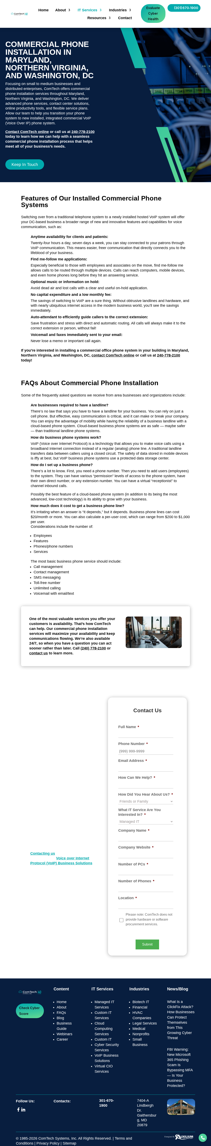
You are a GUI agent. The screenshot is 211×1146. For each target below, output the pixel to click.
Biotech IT (140, 1002)
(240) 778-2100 (93, 648)
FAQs (61, 1013)
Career (62, 1039)
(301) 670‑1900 (186, 8)
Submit (147, 944)
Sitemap (69, 1143)
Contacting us (42, 853)
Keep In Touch (25, 164)
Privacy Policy (48, 1143)
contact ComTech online (112, 355)
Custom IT (103, 1039)
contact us (38, 653)
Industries (118, 10)
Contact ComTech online (27, 132)
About (60, 10)
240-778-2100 (83, 132)
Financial (139, 1007)
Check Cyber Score (29, 1010)
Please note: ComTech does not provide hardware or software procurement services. (149, 919)
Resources (96, 18)
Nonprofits (140, 1034)
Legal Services (144, 1023)
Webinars (64, 1034)
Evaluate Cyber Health (153, 13)
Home (43, 10)
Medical (138, 1029)
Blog (60, 1018)
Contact (125, 18)
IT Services (87, 10)
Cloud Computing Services (104, 1028)
